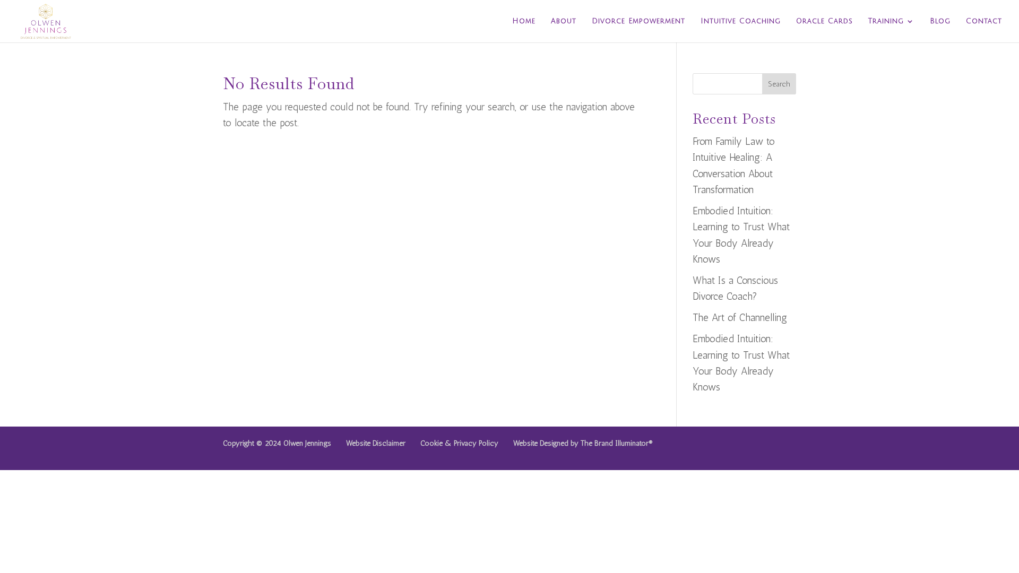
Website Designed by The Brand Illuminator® (583, 443)
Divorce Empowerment (638, 21)
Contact (984, 21)
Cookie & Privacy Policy (459, 443)
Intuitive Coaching (741, 21)
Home (524, 21)
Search (779, 84)
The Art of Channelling (740, 317)
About (563, 21)
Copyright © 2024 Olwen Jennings (277, 443)
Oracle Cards (824, 21)
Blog (940, 21)
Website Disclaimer (375, 443)
